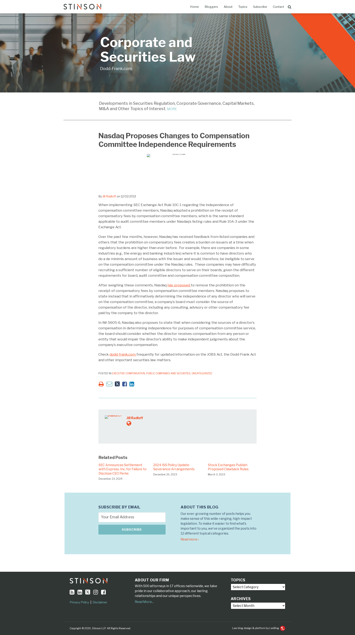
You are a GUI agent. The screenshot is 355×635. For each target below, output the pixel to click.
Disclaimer (100, 602)
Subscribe (260, 7)
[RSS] (72, 592)
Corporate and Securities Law (148, 49)
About (228, 7)
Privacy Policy (79, 602)
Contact (278, 7)
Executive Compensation (128, 373)
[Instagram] (95, 592)
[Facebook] (103, 592)
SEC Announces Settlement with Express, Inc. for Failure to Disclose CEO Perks (122, 469)
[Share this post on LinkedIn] (131, 384)
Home (194, 7)
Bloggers (211, 7)
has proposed (179, 285)
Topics (242, 7)
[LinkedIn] (79, 592)
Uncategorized (202, 373)
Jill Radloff (109, 196)
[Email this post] (109, 384)
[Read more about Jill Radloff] (129, 423)
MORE (172, 109)
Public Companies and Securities (168, 373)
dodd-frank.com (122, 354)
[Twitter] (87, 592)
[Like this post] (124, 384)
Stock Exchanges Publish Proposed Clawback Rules (228, 467)
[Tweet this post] (117, 384)
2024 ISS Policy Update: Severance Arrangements (174, 467)
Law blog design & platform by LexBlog (256, 628)
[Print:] (101, 384)
